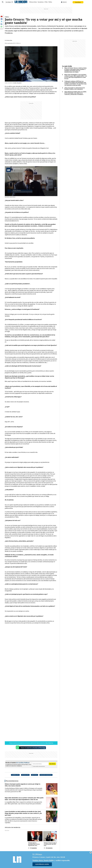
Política (50, 2)
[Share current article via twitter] (1, 21)
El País (46, 2)
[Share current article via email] (1, 16)
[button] (31, 181)
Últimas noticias (33, 2)
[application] (31, 181)
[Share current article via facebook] (1, 19)
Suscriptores (41, 2)
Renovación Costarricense (46, 774)
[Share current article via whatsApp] (1, 26)
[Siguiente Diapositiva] (56, 841)
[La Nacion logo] (21, 2)
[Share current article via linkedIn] (1, 24)
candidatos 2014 (15, 774)
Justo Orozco (34, 774)
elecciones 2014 (25, 774)
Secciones (8, 2)
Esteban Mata (9, 40)
